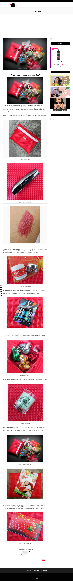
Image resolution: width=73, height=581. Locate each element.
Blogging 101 (56, 4)
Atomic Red (21, 72)
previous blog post (30, 105)
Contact (62, 4)
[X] (1, 289)
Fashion (42, 4)
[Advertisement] (36, 26)
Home (27, 4)
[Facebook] (1, 287)
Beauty (36, 4)
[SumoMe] (1, 295)
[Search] (69, 4)
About (32, 4)
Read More (25, 559)
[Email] (1, 293)
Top (37, 578)
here (32, 549)
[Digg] (1, 291)
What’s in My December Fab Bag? (25, 75)
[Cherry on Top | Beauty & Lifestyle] (13, 5)
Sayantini (11, 559)
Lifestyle (48, 4)
